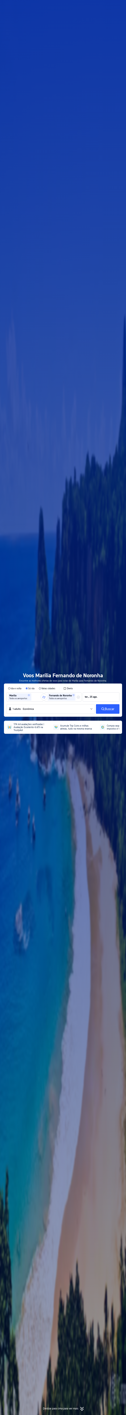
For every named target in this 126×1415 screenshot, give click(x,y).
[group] (25, 697)
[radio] (15, 688)
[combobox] (33, 697)
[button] (95, 5)
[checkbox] (68, 688)
